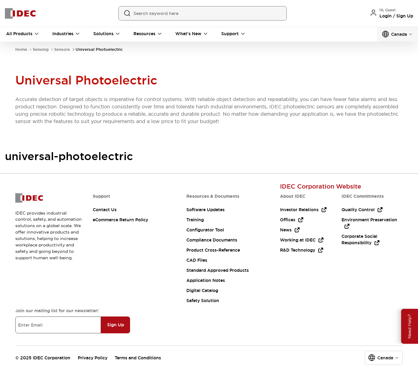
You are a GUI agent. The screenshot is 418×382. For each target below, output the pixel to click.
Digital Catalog (202, 290)
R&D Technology (297, 250)
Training (195, 220)
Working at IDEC (297, 240)
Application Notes (205, 280)
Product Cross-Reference (213, 250)
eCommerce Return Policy (120, 220)
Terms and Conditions (138, 358)
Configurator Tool (205, 230)
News (286, 230)
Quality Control (358, 209)
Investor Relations (299, 209)
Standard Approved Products (217, 270)
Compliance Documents (211, 240)
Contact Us (105, 209)
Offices (287, 220)
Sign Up (115, 325)
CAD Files (196, 260)
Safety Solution (202, 300)
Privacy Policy (92, 358)
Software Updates (205, 209)
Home (21, 49)
